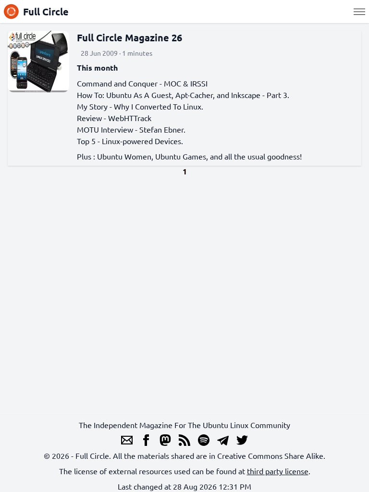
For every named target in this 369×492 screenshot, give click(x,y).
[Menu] (359, 11)
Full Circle (46, 11)
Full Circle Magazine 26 (129, 37)
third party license (277, 471)
